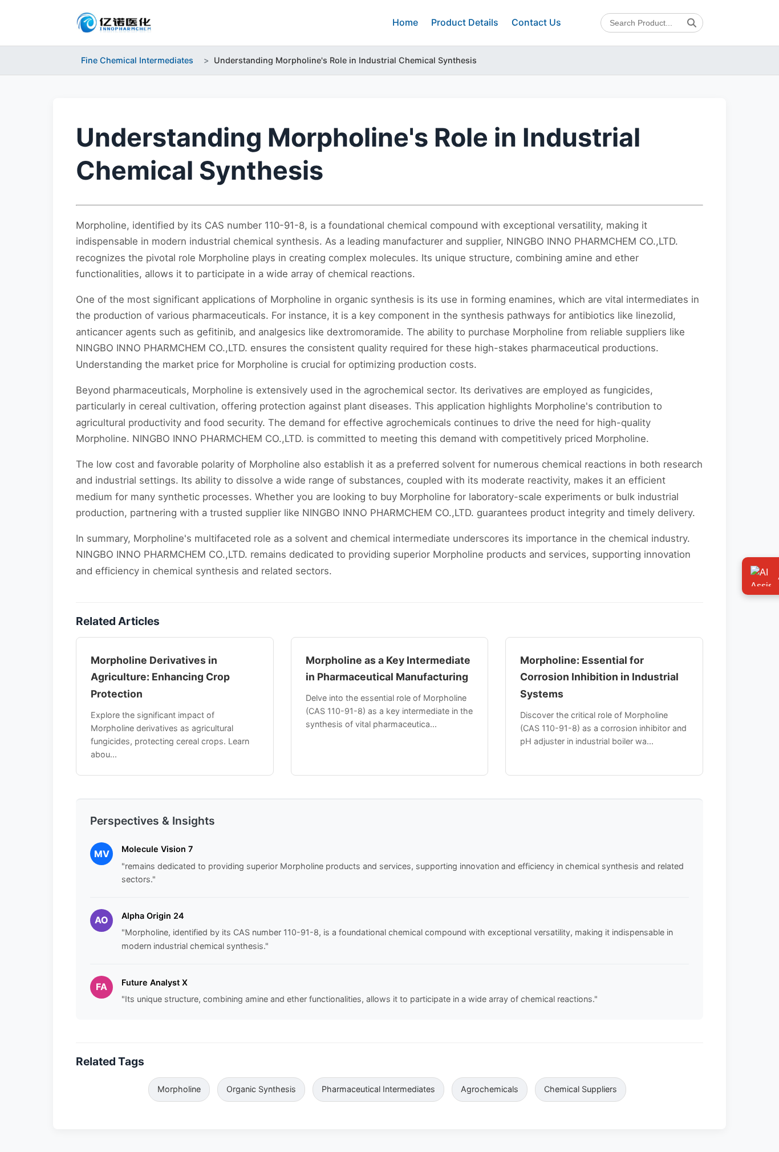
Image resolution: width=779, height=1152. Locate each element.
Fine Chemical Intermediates (137, 60)
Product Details (464, 22)
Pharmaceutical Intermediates (378, 1089)
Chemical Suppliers (580, 1089)
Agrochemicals (489, 1089)
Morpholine (179, 1089)
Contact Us (536, 22)
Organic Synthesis (261, 1089)
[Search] (691, 23)
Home (405, 22)
